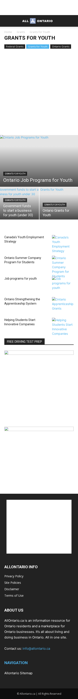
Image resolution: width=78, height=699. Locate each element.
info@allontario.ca (36, 648)
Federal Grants (14, 46)
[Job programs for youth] (63, 283)
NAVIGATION (16, 662)
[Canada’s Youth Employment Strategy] (63, 244)
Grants (21, 32)
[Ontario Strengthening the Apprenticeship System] (63, 304)
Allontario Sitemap (18, 673)
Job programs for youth (20, 278)
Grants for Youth (37, 46)
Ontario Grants (60, 46)
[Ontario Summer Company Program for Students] (63, 267)
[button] (7, 21)
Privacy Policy (13, 576)
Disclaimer (11, 589)
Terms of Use (14, 595)
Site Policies (12, 583)
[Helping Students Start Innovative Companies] (63, 327)
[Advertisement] (39, 7)
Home (8, 32)
